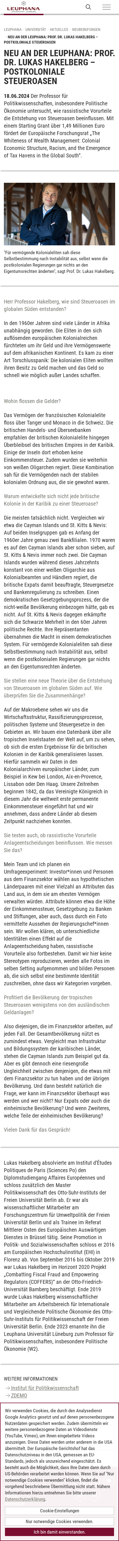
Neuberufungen (86, 29)
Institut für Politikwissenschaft (45, 1388)
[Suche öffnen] (88, 7)
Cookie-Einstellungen (59, 1510)
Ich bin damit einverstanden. (60, 1532)
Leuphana (13, 29)
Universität (35, 29)
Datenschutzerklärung (25, 1499)
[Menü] (106, 7)
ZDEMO (19, 1395)
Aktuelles (59, 29)
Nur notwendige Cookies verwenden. (59, 1521)
